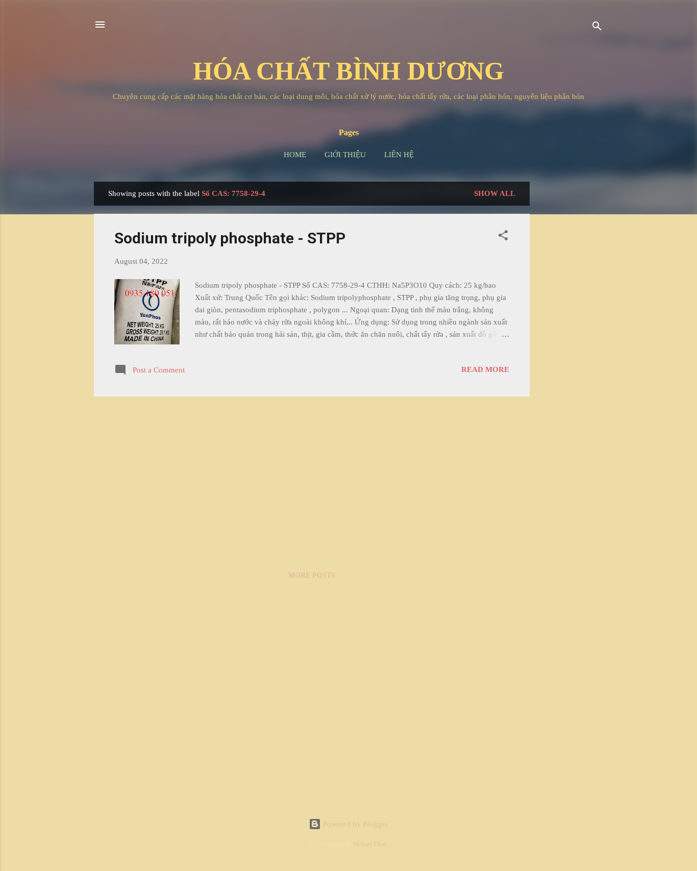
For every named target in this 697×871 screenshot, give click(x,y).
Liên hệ (399, 155)
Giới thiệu (345, 155)
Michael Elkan (370, 844)
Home (295, 155)
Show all (494, 193)
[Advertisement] (570, 335)
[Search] (597, 27)
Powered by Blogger (354, 824)
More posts (311, 575)
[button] (503, 237)
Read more (485, 369)
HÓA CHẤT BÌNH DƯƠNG (348, 71)
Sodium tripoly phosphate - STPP (229, 238)
